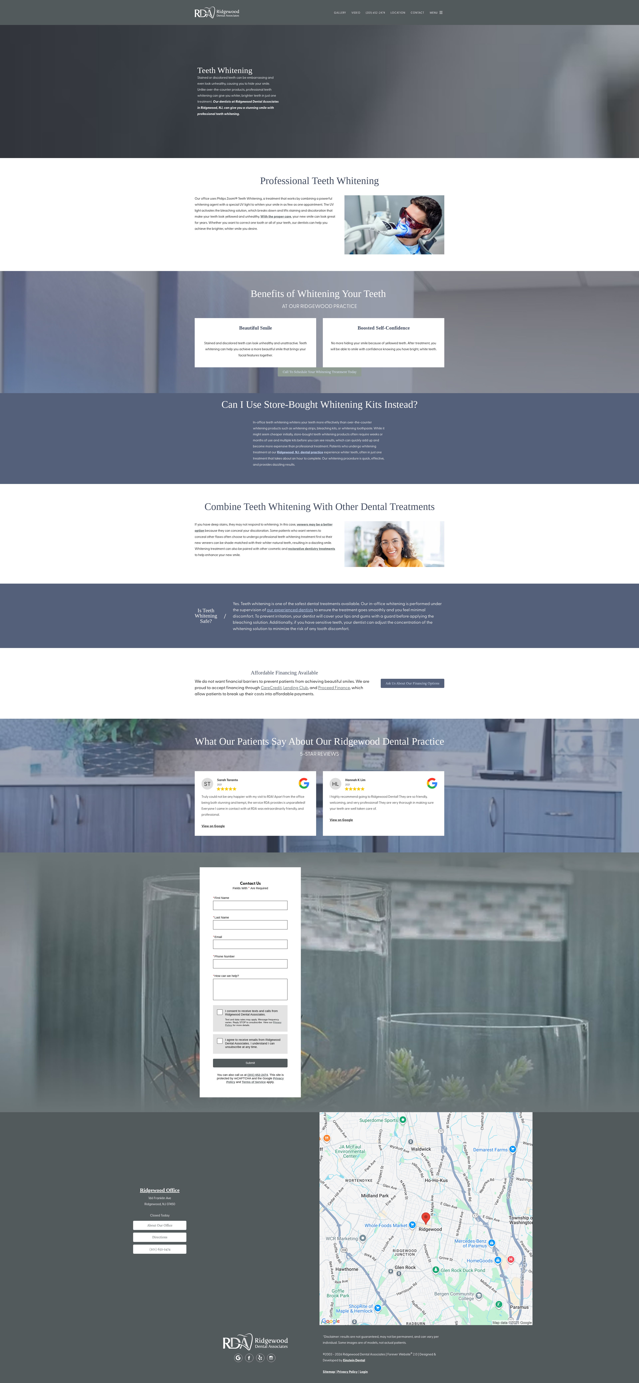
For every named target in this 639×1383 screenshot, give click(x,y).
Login (364, 1371)
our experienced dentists (290, 609)
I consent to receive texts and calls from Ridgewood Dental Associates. (253, 1018)
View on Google (213, 826)
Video (355, 12)
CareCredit (271, 687)
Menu (434, 12)
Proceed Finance (334, 687)
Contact (418, 12)
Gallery (340, 12)
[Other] (238, 1358)
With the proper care (275, 216)
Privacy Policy (347, 1371)
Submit (250, 1063)
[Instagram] (271, 1358)
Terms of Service (254, 1082)
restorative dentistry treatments (311, 548)
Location (398, 12)
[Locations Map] (426, 1218)
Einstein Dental (354, 1360)
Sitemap (329, 1371)
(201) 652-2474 (375, 12)
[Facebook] (249, 1358)
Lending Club (295, 687)
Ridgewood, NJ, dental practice (300, 452)
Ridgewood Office (160, 1190)
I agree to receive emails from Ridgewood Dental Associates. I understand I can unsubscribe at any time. (252, 1043)
